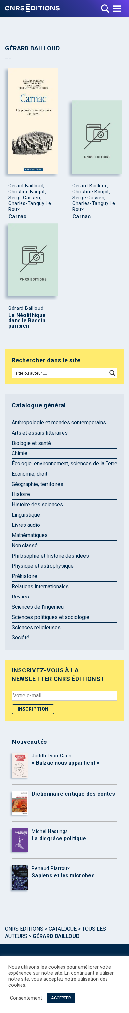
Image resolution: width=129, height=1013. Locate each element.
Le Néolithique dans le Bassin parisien (27, 321)
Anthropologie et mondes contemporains (59, 422)
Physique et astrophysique (43, 566)
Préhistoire (24, 576)
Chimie (19, 453)
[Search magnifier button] (112, 373)
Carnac (17, 216)
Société (20, 637)
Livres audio (26, 525)
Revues (20, 597)
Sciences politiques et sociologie (50, 617)
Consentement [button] (26, 998)
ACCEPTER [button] (61, 997)
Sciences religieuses (36, 627)
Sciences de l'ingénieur (38, 607)
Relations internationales (40, 586)
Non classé (25, 545)
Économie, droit (29, 474)
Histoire (21, 494)
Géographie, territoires (37, 484)
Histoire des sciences (37, 504)
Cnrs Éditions (24, 929)
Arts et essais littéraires (40, 433)
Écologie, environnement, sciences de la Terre (64, 463)
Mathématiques (30, 535)
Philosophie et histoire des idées (50, 556)
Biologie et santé (31, 443)
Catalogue (63, 929)
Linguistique (26, 515)
